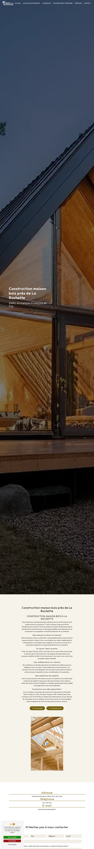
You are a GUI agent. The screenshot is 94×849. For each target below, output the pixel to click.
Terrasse (78, 3)
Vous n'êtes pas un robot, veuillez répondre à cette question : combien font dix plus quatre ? (40, 846)
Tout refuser (12, 841)
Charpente (46, 3)
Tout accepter (12, 837)
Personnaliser (12, 844)
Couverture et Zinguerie (63, 3)
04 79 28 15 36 (47, 803)
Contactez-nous (56, 708)
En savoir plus (38, 708)
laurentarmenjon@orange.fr (47, 809)
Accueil (18, 3)
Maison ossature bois (31, 3)
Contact (87, 3)
